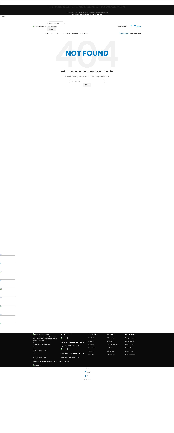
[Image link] (43, 334)
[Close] (2, 2)
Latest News (110, 351)
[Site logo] (39, 26)
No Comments (75, 346)
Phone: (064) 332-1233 (41, 351)
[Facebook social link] (108, 19)
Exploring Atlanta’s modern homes (73, 342)
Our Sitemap (110, 354)
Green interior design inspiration (72, 353)
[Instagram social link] (113, 19)
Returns (109, 341)
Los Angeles (92, 348)
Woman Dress (129, 344)
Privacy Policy (97, 14)
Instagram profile (130, 338)
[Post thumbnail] (64, 339)
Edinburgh (91, 344)
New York (91, 338)
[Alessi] (54, 292)
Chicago (90, 351)
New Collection (129, 341)
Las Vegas (91, 354)
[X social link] (110, 19)
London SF (91, 341)
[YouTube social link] (115, 19)
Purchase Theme (130, 354)
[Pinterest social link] (117, 19)
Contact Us (110, 348)
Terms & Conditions (113, 344)
